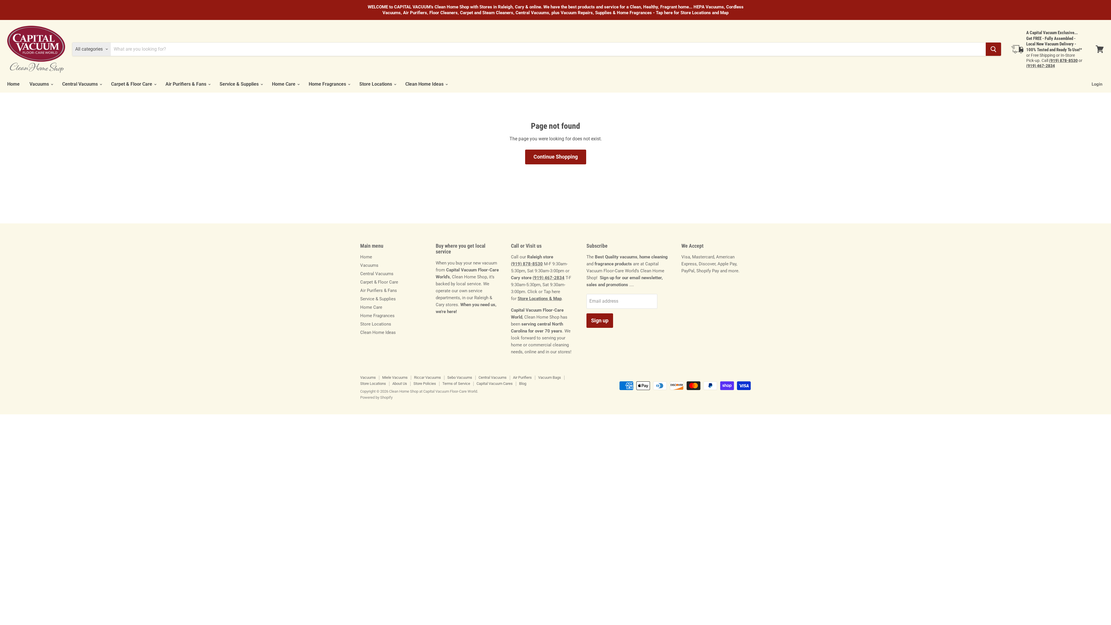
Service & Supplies (240, 84)
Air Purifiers (522, 377)
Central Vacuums (80, 84)
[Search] (993, 49)
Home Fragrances (328, 84)
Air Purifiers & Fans (186, 84)
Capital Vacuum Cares (495, 383)
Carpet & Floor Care (132, 84)
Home (13, 84)
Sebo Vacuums (459, 377)
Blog (522, 383)
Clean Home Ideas (425, 84)
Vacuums (40, 84)
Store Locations (376, 84)
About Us (399, 383)
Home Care (284, 84)
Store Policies (424, 383)
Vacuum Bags (549, 377)
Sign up (599, 320)
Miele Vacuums (395, 377)
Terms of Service (456, 383)
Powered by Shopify (376, 397)
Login (1097, 84)
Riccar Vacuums (427, 377)
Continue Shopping (556, 157)
